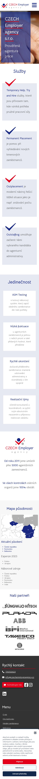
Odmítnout (19, 768)
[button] (35, 733)
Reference (7, 728)
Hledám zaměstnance (11, 723)
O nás (5, 715)
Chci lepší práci (8, 719)
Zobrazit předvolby (19, 774)
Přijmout (19, 762)
